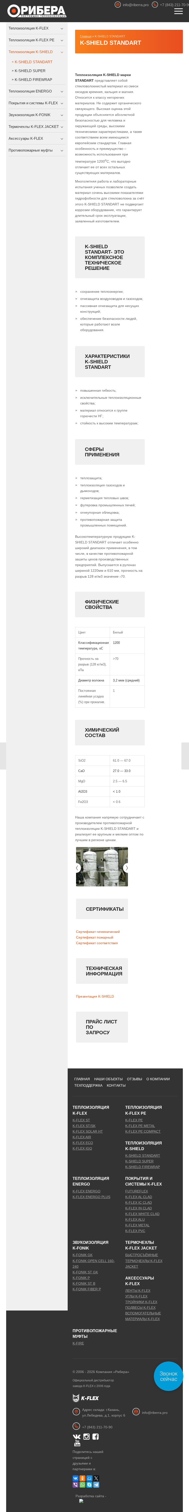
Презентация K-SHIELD (95, 996)
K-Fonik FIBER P (87, 1289)
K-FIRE (78, 1343)
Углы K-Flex (136, 1296)
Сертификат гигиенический (98, 932)
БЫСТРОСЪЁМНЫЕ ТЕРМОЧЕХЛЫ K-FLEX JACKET (143, 1260)
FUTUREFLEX (136, 1191)
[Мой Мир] (89, 1478)
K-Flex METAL (137, 1225)
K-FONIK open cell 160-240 (94, 1263)
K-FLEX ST (81, 1120)
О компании (158, 1079)
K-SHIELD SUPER (30, 71)
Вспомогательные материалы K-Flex (143, 1316)
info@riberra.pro (136, 4)
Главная (86, 36)
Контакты (116, 1085)
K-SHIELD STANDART (110, 42)
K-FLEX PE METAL (140, 1126)
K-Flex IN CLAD (138, 1208)
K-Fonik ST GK (85, 1272)
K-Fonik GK (83, 1255)
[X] (96, 1478)
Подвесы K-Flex (140, 1308)
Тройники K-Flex (141, 1302)
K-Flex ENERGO (86, 1191)
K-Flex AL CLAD (138, 1197)
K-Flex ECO (83, 1143)
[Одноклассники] (82, 1478)
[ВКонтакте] (76, 1478)
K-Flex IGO (82, 1148)
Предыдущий (76, 868)
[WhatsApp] (82, 1485)
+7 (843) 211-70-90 (97, 1427)
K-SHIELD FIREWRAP (33, 79)
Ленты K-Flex (137, 1291)
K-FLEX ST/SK (84, 1126)
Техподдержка (88, 1085)
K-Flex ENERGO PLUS (91, 1197)
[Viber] (76, 1485)
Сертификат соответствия (97, 943)
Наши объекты (108, 1079)
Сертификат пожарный (94, 937)
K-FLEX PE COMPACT (143, 1131)
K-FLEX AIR (82, 1137)
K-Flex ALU (135, 1219)
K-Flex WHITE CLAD (142, 1214)
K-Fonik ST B (84, 1283)
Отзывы (134, 1079)
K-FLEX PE (134, 1120)
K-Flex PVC (135, 1231)
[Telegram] (96, 1485)
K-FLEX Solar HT (88, 1131)
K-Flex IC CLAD (138, 1202)
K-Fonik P (81, 1278)
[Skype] (89, 1485)
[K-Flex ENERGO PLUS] (4, 756)
